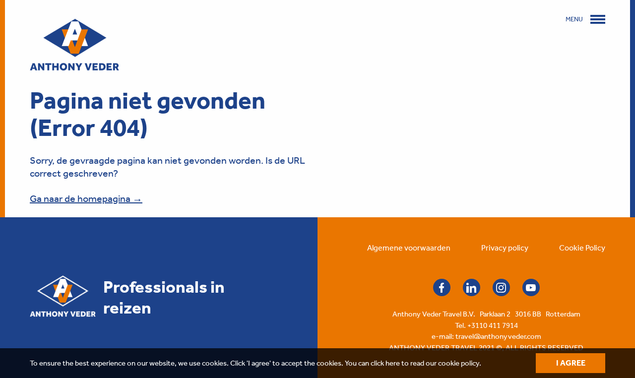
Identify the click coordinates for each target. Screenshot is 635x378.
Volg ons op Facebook (441, 287)
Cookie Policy (582, 247)
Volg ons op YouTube (531, 287)
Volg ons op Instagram (501, 287)
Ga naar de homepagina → (86, 198)
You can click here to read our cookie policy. (413, 363)
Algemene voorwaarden (408, 247)
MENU (574, 19)
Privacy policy (504, 247)
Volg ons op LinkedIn (471, 287)
